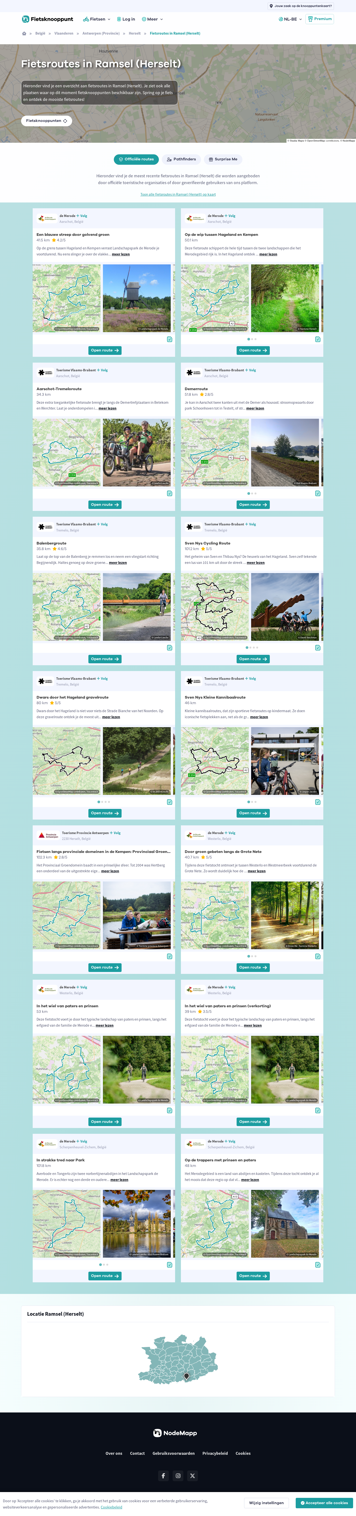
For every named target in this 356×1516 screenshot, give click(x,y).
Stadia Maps (297, 140)
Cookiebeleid (111, 1507)
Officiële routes (139, 159)
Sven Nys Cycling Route (207, 543)
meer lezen (121, 254)
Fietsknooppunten (43, 120)
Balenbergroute (51, 543)
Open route (102, 350)
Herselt (135, 33)
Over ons (114, 1453)
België (40, 33)
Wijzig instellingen (266, 1503)
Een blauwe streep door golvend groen (73, 234)
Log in (129, 19)
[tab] (248, 339)
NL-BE (290, 19)
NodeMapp (349, 140)
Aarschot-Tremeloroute (59, 389)
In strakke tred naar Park (61, 1160)
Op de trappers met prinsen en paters (220, 1160)
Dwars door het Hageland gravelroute (72, 697)
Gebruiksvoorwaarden (174, 1453)
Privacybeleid (215, 1453)
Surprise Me (226, 159)
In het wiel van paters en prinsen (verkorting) (228, 1006)
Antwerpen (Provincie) (101, 33)
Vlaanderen (63, 33)
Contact (137, 1453)
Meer (152, 19)
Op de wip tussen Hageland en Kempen (221, 234)
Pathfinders (185, 159)
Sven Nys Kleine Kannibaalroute (215, 697)
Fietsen (97, 19)
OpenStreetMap (316, 140)
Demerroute (196, 389)
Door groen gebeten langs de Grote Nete (223, 851)
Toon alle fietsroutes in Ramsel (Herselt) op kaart (178, 194)
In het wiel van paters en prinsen (67, 1006)
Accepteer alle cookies (327, 1503)
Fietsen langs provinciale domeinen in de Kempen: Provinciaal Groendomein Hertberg (118, 851)
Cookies (243, 1453)
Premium (323, 19)
